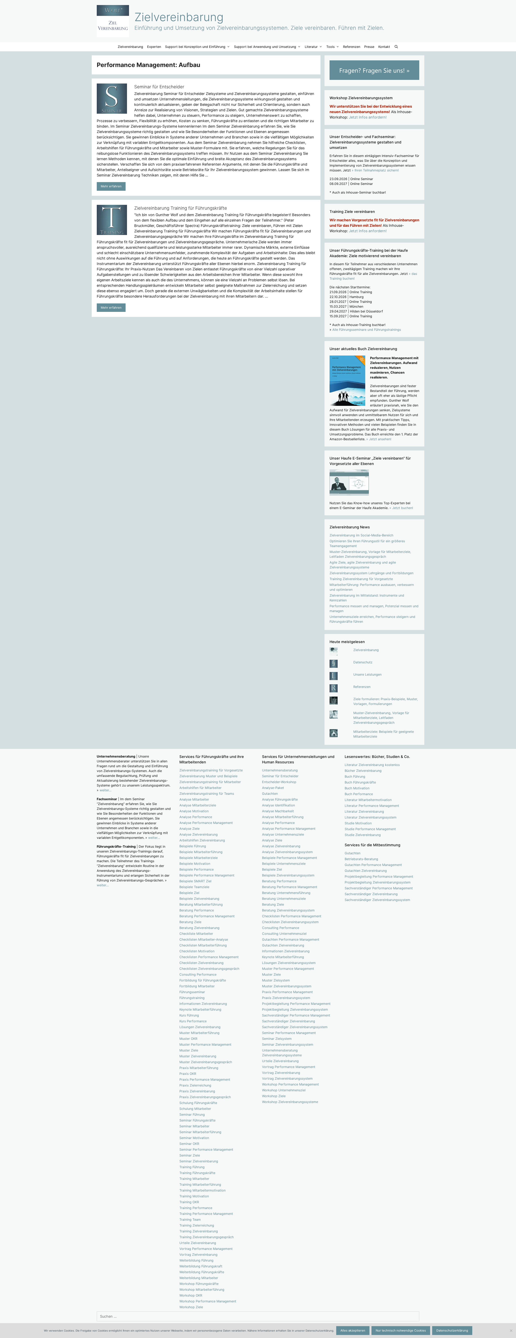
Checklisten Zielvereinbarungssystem (290, 922)
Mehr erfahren (111, 186)
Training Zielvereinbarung (198, 1231)
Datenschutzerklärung (452, 1330)
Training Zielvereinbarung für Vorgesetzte (361, 579)
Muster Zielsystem (276, 980)
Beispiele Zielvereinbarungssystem (288, 875)
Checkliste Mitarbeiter (196, 934)
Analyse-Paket (273, 788)
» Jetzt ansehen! (378, 439)
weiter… (105, 790)
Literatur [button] (311, 47)
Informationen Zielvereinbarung (203, 1004)
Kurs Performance (193, 1021)
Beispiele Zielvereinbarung (199, 899)
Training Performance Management (206, 1214)
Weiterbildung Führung (196, 1260)
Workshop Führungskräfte (198, 1284)
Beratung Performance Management (207, 916)
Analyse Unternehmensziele (283, 834)
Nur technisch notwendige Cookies (401, 1330)
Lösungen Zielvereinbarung (200, 1027)
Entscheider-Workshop (279, 782)
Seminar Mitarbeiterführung (200, 1132)
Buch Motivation (357, 788)
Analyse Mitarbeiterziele (197, 805)
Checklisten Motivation (196, 951)
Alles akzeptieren (352, 1330)
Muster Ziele (188, 1050)
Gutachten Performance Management (290, 939)
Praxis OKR (187, 1074)
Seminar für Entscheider (159, 86)
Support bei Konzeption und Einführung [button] (195, 47)
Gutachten (270, 794)
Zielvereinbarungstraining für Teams (206, 794)
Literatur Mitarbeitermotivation (368, 800)
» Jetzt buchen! (401, 508)
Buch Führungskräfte (360, 782)
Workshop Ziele (191, 1307)
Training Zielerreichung (196, 1225)
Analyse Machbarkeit (278, 811)
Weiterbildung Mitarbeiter (198, 1278)
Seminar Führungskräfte (197, 1120)
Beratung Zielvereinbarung (199, 928)
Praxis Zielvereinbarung (197, 1091)
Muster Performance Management (205, 1044)
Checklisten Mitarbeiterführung (203, 945)
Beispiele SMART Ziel (195, 881)
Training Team (190, 1219)
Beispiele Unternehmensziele (284, 864)
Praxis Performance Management (204, 1079)
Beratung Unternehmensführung (286, 893)
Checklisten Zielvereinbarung (201, 963)
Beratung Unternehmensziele (284, 899)
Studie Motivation (358, 823)
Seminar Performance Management (206, 1149)
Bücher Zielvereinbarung (363, 771)
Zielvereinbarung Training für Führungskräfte (180, 208)
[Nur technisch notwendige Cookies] (511, 1331)
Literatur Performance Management (372, 806)
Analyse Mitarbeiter (194, 799)
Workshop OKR (190, 1295)
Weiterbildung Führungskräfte (201, 1272)
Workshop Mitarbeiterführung (201, 1289)
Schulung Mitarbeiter (195, 1109)
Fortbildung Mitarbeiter (197, 986)
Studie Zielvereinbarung (363, 835)
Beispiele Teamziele (194, 887)
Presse (369, 47)
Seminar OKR (189, 1144)
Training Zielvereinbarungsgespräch (206, 1237)
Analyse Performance (195, 817)
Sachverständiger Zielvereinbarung (288, 1021)
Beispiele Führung (192, 846)
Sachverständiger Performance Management (296, 1015)
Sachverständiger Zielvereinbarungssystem (295, 1027)
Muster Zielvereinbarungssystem (286, 986)
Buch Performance (359, 794)
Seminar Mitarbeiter (194, 1126)
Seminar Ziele (189, 1155)
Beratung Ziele (190, 922)
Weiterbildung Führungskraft (200, 1266)
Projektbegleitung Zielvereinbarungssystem (295, 1009)
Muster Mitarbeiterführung (199, 1033)
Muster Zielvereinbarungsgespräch (205, 1062)
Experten (154, 47)
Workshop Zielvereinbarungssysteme (290, 1102)
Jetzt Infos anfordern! (368, 117)
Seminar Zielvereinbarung (198, 1161)
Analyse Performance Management (206, 823)
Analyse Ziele (189, 829)
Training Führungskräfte (197, 1173)
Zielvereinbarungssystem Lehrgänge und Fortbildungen (371, 573)
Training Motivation (194, 1196)
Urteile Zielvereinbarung (197, 1243)
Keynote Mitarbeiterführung (200, 1009)
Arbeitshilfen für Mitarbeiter (200, 788)
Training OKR (189, 1202)
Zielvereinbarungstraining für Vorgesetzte (211, 770)
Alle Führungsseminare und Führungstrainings (366, 330)
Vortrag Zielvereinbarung (198, 1254)
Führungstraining (192, 998)
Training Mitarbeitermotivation (202, 1190)
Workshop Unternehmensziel (284, 1090)
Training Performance (195, 1208)
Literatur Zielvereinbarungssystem (370, 817)
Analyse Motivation (194, 811)
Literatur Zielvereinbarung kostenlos (372, 765)
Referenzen (351, 47)
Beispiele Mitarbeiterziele (198, 858)
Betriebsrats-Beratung (361, 859)
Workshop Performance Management (207, 1301)
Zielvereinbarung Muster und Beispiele (208, 776)
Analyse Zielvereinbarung (198, 834)
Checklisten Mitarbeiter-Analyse (203, 939)
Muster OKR (188, 1039)
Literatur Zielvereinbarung (364, 811)
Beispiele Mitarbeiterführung (201, 852)
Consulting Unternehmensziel (284, 934)
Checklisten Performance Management (209, 957)
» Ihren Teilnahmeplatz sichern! (375, 170)
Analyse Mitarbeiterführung (283, 817)
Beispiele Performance (196, 869)
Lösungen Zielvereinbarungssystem (289, 963)
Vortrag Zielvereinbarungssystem (287, 1078)
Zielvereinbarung (179, 17)
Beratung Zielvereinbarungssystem (288, 910)
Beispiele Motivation (194, 864)
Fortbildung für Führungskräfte (202, 980)
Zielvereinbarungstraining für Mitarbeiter (210, 782)
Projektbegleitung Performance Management (296, 1004)
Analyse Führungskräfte (280, 799)
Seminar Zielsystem (277, 1039)
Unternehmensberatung (280, 770)
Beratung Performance (196, 910)
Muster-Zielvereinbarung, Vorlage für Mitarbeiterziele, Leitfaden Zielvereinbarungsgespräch (381, 718)
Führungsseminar (192, 992)
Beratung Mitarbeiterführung (201, 904)
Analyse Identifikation (278, 805)
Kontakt (384, 47)
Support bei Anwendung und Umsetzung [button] (265, 47)
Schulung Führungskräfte (198, 1103)
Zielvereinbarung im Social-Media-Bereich (361, 535)
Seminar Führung (192, 1114)
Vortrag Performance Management (206, 1249)
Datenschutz (362, 662)
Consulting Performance (197, 974)
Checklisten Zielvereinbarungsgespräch (209, 969)
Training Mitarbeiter (194, 1179)
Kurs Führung (189, 1015)
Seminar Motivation (194, 1138)
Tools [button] (330, 47)
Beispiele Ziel (189, 893)
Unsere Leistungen (367, 674)
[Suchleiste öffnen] (396, 46)
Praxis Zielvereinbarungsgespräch (205, 1097)
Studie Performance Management (370, 829)
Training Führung (192, 1167)
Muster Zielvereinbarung (197, 1056)
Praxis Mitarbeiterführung (198, 1068)
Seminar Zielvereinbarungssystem (287, 1044)
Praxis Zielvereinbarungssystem (286, 998)
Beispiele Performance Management (206, 875)
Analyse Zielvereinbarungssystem (287, 852)
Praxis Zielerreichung (195, 1085)
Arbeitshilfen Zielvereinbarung (202, 840)
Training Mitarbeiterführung (200, 1184)
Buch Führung (355, 776)
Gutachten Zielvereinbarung (283, 945)
